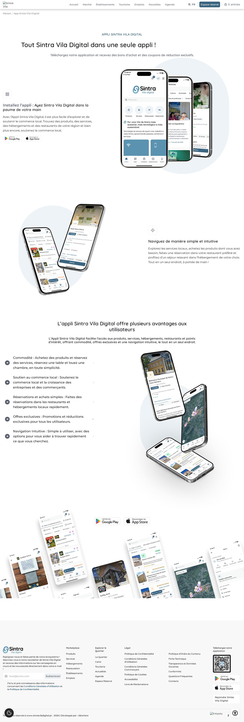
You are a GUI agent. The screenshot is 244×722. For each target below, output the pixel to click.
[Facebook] (228, 715)
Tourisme (100, 666)
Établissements (74, 673)
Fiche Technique (177, 658)
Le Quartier (101, 657)
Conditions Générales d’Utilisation (42, 686)
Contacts (173, 681)
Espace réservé (210, 4)
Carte (98, 661)
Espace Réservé (103, 681)
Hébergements (74, 663)
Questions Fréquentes (180, 676)
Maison (7, 13)
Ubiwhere (83, 715)
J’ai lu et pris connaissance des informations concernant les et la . (34, 686)
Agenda (99, 676)
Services (70, 658)
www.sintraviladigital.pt (39, 715)
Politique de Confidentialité (24, 689)
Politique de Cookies (135, 674)
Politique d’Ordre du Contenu (184, 653)
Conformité (175, 671)
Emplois (70, 678)
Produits (70, 653)
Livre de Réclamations (136, 684)
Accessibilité (131, 679)
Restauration (73, 668)
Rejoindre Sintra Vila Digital (224, 699)
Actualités (100, 671)
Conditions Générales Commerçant (136, 668)
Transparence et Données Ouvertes (182, 665)
